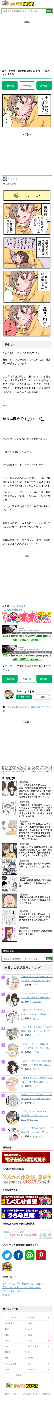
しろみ (36, 984)
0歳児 (29, 1335)
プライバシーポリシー (14, 1291)
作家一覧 (27, 85)
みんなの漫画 (14, 706)
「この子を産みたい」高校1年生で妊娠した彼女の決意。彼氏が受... (36, 1064)
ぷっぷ (36, 1102)
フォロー (10, 666)
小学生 (30, 1358)
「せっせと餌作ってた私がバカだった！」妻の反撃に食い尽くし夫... (36, 1081)
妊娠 (7, 1329)
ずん (36, 1119)
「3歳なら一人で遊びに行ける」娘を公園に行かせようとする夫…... (36, 1115)
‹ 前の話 (10, 85)
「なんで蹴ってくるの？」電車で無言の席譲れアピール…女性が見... (36, 1031)
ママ (5, 464)
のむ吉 (36, 1018)
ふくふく (37, 1001)
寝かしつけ (28, 359)
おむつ (7, 1346)
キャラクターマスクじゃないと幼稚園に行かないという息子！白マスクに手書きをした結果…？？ (35, 917)
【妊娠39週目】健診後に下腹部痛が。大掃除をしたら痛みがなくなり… (35, 883)
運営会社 (7, 1294)
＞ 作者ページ (24, 696)
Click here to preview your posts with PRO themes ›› (27, 638)
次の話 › (44, 85)
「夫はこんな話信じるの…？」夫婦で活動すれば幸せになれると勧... (36, 1098)
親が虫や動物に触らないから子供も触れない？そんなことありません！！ (35, 866)
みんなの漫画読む (13, 609)
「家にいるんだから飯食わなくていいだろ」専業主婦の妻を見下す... (36, 980)
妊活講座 (31, 1317)
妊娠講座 (8, 1323)
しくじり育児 (10, 1363)
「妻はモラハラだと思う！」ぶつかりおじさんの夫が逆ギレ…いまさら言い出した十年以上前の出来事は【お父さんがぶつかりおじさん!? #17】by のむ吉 (35, 810)
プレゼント (31, 1369)
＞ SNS (42, 697)
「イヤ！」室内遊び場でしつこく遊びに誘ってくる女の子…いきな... (36, 1132)
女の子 (26, 706)
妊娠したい (31, 1323)
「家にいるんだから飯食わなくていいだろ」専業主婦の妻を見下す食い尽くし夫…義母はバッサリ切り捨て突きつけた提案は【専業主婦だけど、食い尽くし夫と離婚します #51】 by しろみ (35, 831)
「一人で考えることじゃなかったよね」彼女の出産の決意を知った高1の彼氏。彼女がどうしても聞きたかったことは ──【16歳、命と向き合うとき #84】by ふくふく (35, 791)
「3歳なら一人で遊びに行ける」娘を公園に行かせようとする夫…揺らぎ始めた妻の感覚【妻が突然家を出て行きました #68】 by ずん (35, 851)
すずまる (12, 178)
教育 (7, 1358)
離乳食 (7, 1352)
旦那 (29, 1363)
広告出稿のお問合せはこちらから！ (21, 1287)
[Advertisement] (27, 42)
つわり (30, 1329)
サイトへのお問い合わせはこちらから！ (23, 1283)
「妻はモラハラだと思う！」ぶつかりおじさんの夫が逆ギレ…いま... (36, 1014)
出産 (7, 1335)
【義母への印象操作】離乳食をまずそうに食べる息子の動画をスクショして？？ (35, 900)
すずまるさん (18, 606)
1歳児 (7, 1340)
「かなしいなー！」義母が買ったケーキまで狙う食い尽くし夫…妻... (36, 1048)
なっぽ (36, 1035)
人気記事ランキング (13, 1317)
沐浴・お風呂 (32, 1346)
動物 (7, 1369)
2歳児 (29, 1340)
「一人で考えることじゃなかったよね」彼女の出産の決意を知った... (36, 997)
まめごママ (38, 1136)
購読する (9, 951)
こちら (39, 771)
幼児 (29, 1352)
